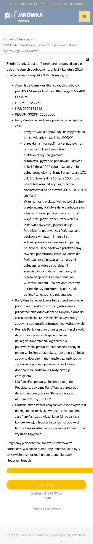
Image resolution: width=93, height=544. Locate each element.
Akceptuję (46, 485)
